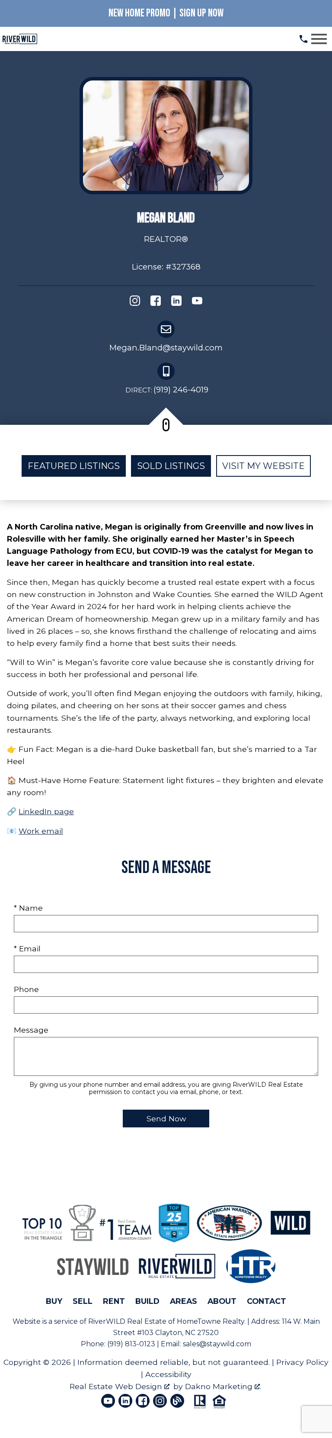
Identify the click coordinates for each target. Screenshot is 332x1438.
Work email (41, 830)
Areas (183, 1301)
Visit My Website (263, 466)
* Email (27, 948)
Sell (83, 1301)
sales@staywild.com (217, 1344)
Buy (54, 1301)
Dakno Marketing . (223, 1386)
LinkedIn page (46, 811)
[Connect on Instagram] (135, 302)
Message (31, 1029)
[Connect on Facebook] (155, 302)
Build (147, 1301)
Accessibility (168, 1374)
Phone (26, 989)
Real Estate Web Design (117, 1386)
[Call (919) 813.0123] (303, 39)
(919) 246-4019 (166, 390)
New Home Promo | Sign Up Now (166, 13)
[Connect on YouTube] (197, 302)
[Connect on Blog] (177, 1400)
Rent (114, 1301)
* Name (28, 907)
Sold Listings (171, 466)
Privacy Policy (302, 1362)
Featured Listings (74, 466)
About (222, 1301)
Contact (266, 1301)
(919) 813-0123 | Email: (145, 1344)
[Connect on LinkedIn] (176, 302)
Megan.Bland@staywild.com (166, 348)
